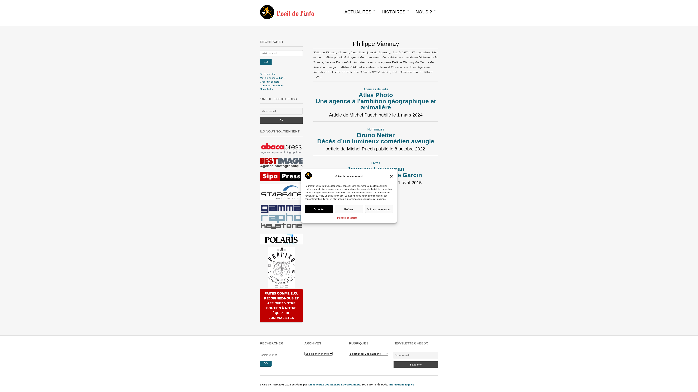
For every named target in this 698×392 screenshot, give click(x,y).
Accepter (319, 209)
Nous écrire (266, 89)
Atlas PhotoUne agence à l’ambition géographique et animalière (376, 101)
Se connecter (267, 74)
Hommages (375, 129)
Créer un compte (269, 81)
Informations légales (401, 384)
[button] (391, 176)
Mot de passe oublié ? (272, 77)
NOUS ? (424, 11)
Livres (375, 163)
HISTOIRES (393, 11)
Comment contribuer (272, 85)
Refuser (349, 209)
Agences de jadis (375, 89)
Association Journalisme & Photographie (334, 384)
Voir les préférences (379, 209)
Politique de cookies (347, 218)
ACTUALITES (357, 11)
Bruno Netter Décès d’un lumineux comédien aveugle (375, 138)
